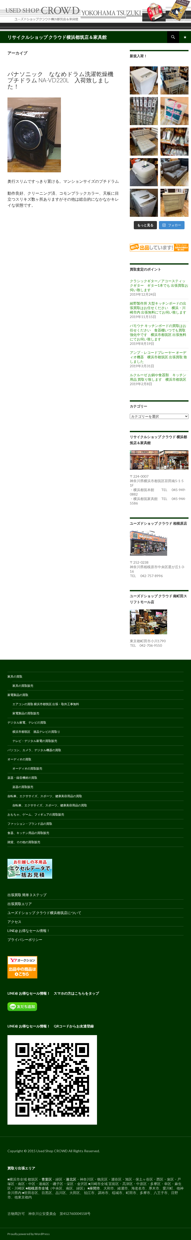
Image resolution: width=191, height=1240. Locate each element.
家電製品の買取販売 (25, 713)
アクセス (14, 921)
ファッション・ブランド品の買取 (29, 824)
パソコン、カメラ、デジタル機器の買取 (34, 750)
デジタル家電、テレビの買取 (26, 722)
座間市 (95, 1188)
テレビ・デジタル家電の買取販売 (34, 741)
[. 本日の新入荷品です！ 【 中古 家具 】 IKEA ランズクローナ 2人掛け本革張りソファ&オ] (144, 142)
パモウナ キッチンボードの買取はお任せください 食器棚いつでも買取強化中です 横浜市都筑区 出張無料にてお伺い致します (158, 332)
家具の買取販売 (22, 686)
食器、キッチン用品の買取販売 (28, 833)
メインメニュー (185, 37)
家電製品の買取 (17, 695)
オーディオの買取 (19, 759)
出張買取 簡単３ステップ (27, 895)
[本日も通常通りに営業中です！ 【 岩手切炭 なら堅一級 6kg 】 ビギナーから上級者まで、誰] (174, 111)
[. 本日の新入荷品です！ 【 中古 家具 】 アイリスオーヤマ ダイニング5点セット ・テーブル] (174, 80)
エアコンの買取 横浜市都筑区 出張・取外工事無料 (45, 704)
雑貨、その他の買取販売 (23, 842)
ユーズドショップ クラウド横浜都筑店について (44, 913)
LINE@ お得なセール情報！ (28, 930)
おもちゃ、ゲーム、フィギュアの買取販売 (35, 814)
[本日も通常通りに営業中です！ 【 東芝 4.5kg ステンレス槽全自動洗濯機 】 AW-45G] (144, 80)
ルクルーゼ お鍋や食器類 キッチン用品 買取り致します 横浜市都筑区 (158, 377)
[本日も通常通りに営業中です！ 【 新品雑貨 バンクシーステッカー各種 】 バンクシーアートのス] (144, 111)
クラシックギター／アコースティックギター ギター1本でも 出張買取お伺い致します (159, 285)
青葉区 (47, 1179)
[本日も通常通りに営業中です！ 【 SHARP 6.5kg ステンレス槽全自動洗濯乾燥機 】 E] (144, 203)
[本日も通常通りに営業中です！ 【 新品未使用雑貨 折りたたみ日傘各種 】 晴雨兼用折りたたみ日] (174, 142)
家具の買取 (14, 676)
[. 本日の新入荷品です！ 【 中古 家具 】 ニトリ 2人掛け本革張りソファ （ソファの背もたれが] (174, 172)
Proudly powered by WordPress (28, 1234)
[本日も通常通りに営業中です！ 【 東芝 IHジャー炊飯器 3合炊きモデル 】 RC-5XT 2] (144, 172)
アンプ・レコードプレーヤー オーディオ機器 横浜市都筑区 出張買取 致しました (158, 357)
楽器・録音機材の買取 (22, 778)
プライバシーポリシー (24, 939)
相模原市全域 (38, 1188)
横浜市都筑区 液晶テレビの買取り (36, 732)
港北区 (71, 1179)
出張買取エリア (19, 904)
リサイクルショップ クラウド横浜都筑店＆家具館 (57, 37)
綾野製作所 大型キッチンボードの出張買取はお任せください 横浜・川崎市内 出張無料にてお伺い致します (158, 307)
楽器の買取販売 (22, 787)
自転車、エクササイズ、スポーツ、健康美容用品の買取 (44, 796)
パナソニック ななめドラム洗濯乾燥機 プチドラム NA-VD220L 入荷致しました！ (60, 80)
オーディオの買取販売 (27, 768)
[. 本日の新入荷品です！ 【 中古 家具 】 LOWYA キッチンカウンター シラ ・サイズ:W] (174, 203)
